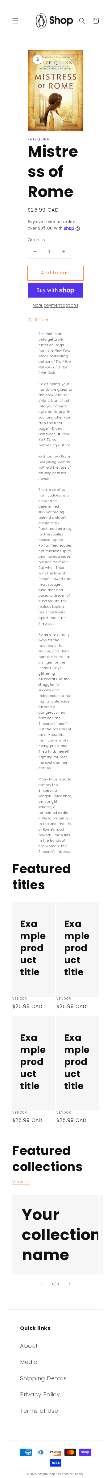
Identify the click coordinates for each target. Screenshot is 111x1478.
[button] (15, 21)
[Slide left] (41, 1284)
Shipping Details (43, 1378)
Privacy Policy (40, 1394)
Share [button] (41, 319)
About (29, 1346)
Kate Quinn (39, 139)
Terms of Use (39, 1411)
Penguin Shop (46, 1474)
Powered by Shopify (70, 1474)
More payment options (55, 305)
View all (21, 1182)
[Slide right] (69, 1284)
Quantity (36, 240)
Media (29, 1362)
